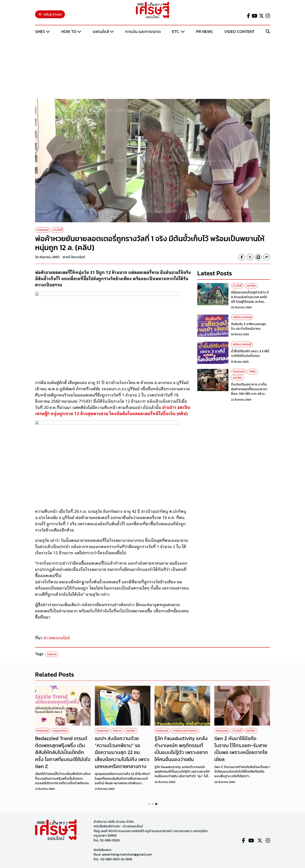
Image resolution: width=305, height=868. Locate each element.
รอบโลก (251, 285)
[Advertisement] (152, 67)
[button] (149, 804)
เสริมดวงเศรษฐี (242, 317)
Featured (43, 230)
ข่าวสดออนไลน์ (57, 637)
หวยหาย (51, 654)
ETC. (176, 31)
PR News (204, 31)
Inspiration (60, 730)
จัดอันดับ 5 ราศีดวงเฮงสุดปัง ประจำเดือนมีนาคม (248, 326)
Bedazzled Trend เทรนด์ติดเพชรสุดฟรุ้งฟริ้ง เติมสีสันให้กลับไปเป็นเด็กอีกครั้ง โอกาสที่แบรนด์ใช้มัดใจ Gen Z (62, 752)
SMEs (40, 31)
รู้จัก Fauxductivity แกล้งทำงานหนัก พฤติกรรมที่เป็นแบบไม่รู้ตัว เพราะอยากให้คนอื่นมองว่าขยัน (181, 749)
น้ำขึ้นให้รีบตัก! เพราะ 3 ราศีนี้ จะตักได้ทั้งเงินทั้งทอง (250, 353)
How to (68, 31)
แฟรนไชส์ (101, 31)
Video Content (239, 31)
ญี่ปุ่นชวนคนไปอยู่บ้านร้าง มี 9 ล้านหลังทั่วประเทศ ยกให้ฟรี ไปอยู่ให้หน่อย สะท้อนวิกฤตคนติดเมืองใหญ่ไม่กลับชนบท (250, 301)
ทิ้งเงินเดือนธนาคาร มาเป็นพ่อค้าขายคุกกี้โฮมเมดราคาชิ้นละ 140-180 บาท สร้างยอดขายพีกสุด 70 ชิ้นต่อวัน (249, 391)
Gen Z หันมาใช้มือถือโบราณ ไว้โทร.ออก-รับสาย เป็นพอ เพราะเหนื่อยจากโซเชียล (240, 749)
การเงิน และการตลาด (143, 31)
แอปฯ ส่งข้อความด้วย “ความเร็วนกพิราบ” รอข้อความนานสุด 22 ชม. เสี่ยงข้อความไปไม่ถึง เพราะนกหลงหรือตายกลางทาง (122, 752)
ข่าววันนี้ (57, 230)
